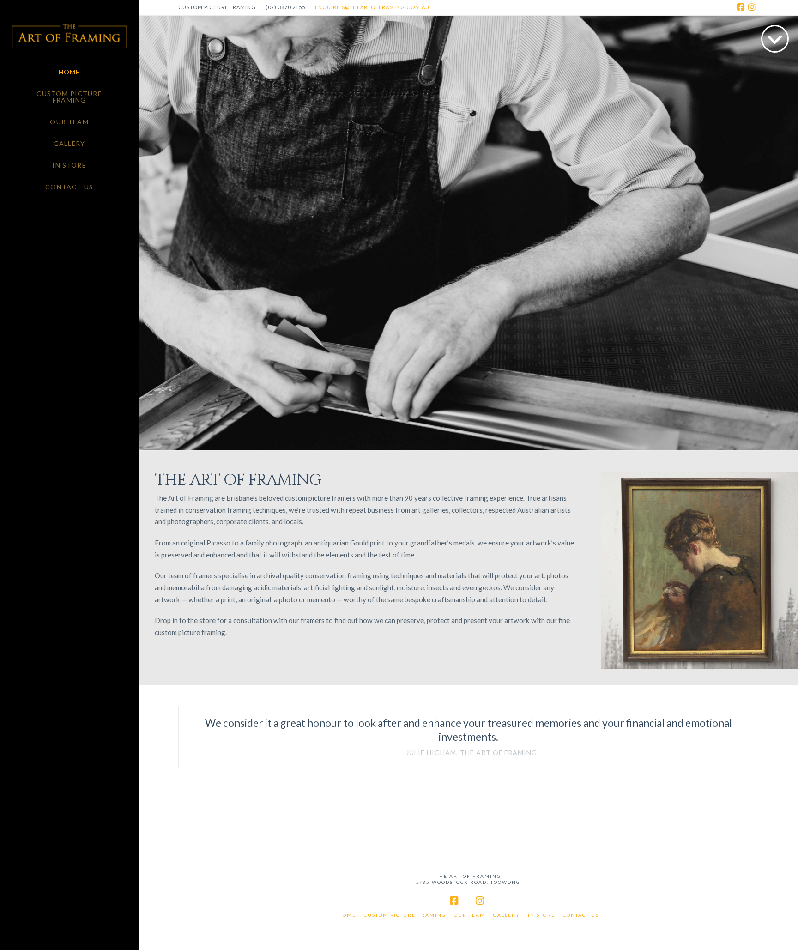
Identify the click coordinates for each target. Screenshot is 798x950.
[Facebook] (741, 7)
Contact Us (581, 915)
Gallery (506, 915)
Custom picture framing (405, 915)
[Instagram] (752, 7)
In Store (541, 915)
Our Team (469, 915)
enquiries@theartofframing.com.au (372, 7)
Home (347, 915)
